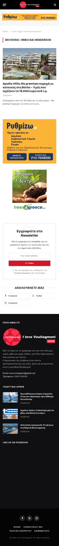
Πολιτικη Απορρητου (21, 531)
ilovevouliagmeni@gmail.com (22, 373)
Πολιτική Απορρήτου (22, 273)
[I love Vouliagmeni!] (29, 5)
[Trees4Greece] (29, 190)
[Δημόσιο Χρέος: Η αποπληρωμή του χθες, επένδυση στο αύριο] (10, 414)
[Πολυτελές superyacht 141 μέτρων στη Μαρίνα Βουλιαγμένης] (10, 428)
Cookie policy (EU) (33, 527)
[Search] (54, 5)
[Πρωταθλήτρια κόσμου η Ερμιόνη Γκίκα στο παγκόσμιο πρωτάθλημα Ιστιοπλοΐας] (10, 397)
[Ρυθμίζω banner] (29, 17)
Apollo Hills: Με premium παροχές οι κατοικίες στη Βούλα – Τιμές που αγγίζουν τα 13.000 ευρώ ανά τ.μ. (28, 87)
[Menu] (4, 5)
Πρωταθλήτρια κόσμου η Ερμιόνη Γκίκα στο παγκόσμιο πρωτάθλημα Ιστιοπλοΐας (37, 396)
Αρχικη (17, 527)
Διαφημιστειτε (41, 531)
